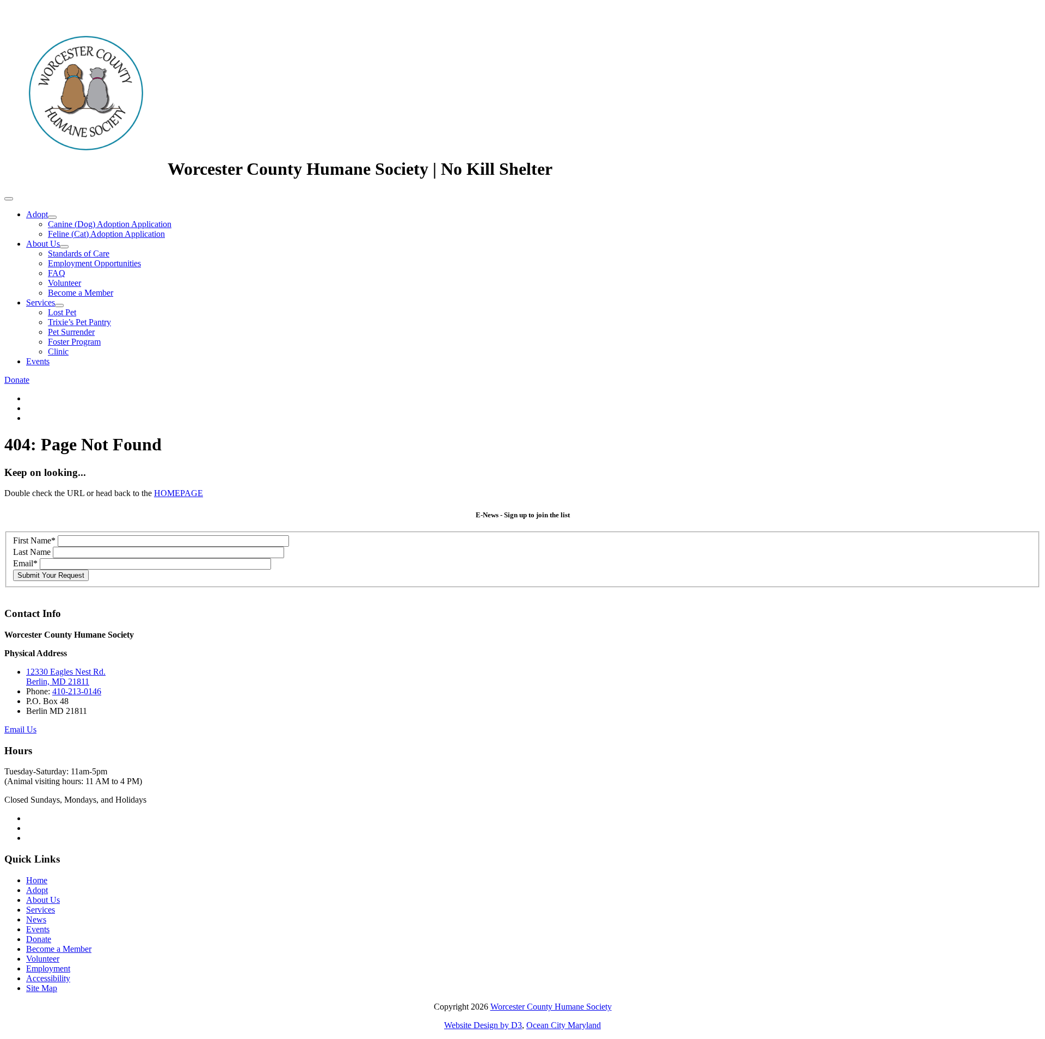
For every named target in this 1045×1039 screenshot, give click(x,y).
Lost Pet (62, 312)
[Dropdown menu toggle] (52, 217)
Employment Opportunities (94, 263)
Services (40, 302)
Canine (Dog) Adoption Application (109, 224)
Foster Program (74, 341)
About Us (43, 243)
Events (38, 361)
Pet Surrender (71, 332)
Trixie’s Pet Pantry (79, 322)
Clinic (58, 351)
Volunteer (64, 283)
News (36, 919)
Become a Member (80, 292)
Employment (48, 968)
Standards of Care (78, 253)
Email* (25, 563)
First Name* (34, 540)
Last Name (32, 552)
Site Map (41, 988)
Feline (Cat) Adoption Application (106, 234)
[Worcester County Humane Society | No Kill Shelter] (86, 169)
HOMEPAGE (178, 493)
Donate (16, 379)
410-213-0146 (76, 691)
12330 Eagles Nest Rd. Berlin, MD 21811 (66, 676)
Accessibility (48, 978)
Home (36, 880)
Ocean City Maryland (563, 1025)
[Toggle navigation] (8, 198)
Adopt (37, 214)
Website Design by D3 (483, 1025)
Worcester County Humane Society (551, 1006)
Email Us (20, 729)
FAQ (56, 273)
